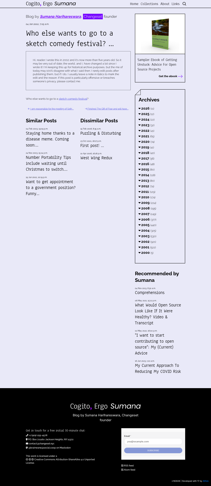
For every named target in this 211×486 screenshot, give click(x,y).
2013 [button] (147, 180)
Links (176, 3)
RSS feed (128, 465)
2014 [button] (147, 175)
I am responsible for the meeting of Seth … (52, 108)
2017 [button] (147, 158)
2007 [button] (148, 214)
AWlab (206, 481)
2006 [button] (148, 219)
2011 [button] (147, 192)
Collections (149, 3)
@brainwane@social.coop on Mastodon (49, 447)
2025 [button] (147, 114)
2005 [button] (148, 225)
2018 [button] (147, 153)
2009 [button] (148, 203)
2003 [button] (148, 236)
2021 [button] (147, 136)
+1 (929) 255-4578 (38, 435)
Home (134, 3)
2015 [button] (147, 169)
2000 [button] (146, 253)
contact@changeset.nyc (41, 443)
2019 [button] (147, 147)
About (164, 3)
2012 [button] (147, 186)
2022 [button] (147, 130)
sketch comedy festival (73, 98)
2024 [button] (147, 119)
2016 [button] (147, 164)
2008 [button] (148, 208)
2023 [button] (147, 125)
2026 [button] (147, 108)
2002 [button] (148, 241)
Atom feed (129, 469)
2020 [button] (147, 141)
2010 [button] (147, 197)
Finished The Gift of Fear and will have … (107, 108)
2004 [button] (148, 230)
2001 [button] (148, 247)
